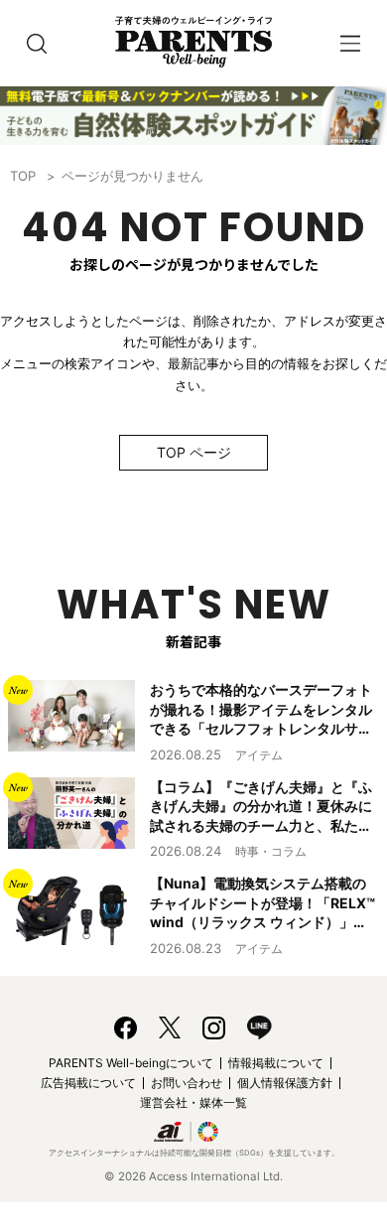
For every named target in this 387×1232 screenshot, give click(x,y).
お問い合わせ (186, 1082)
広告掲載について (88, 1082)
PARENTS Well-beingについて (131, 1062)
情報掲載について (275, 1062)
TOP (23, 176)
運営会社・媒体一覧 (193, 1102)
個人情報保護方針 (284, 1082)
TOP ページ (194, 452)
